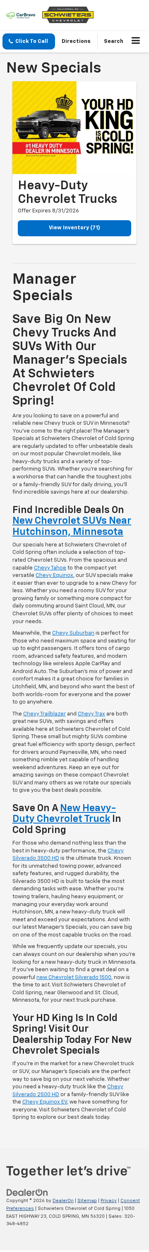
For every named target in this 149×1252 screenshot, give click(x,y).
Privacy (109, 1200)
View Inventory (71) (74, 228)
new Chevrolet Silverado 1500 (73, 977)
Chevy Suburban (73, 633)
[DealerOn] (27, 1193)
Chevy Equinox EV (44, 1102)
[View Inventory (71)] (74, 127)
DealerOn (63, 1200)
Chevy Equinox (54, 575)
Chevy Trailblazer (44, 714)
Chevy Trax (91, 714)
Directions (76, 41)
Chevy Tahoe (50, 568)
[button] (28, 41)
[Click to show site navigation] (136, 41)
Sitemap (87, 1200)
